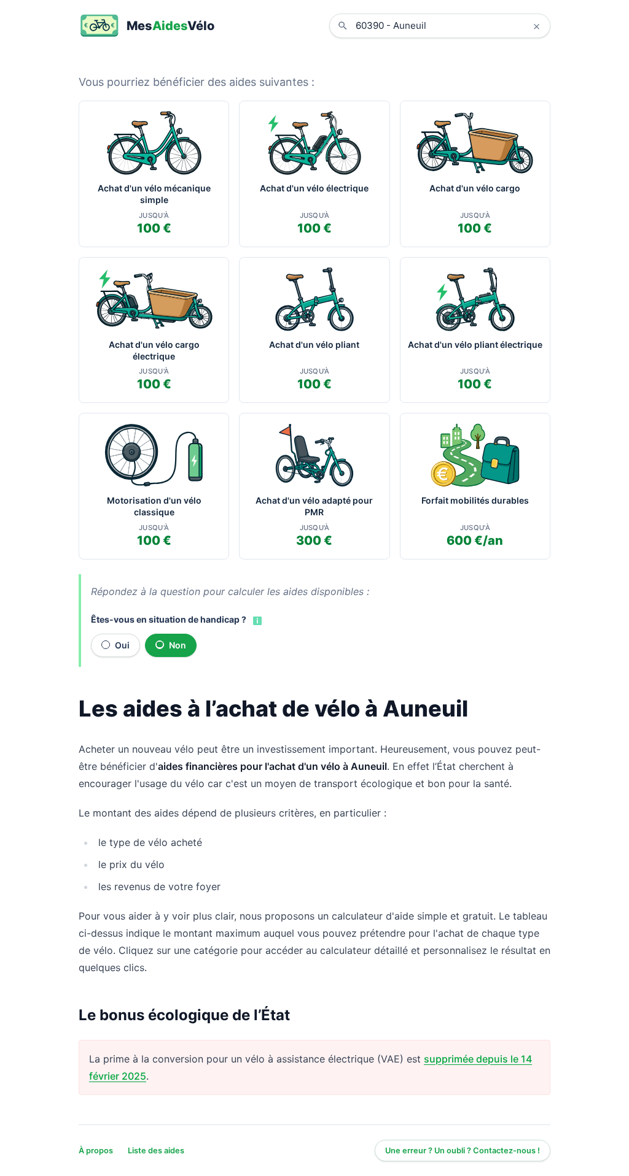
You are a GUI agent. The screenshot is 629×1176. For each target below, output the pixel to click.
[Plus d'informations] (256, 620)
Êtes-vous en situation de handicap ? (168, 619)
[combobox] (449, 25)
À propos (96, 1150)
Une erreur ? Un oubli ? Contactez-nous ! (462, 1150)
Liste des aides (156, 1150)
